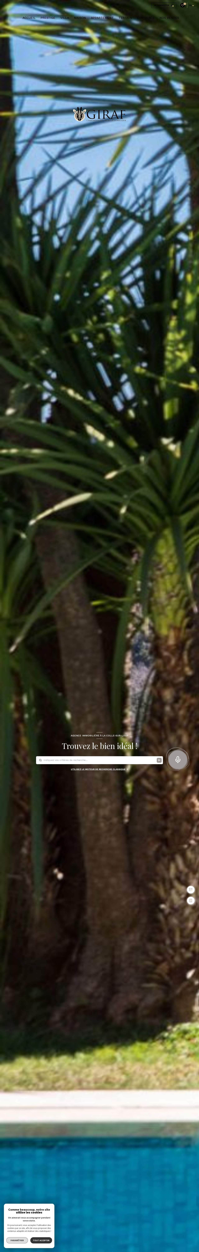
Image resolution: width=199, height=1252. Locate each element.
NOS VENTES (169, 17)
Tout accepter (41, 1240)
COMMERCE (146, 17)
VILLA (64, 17)
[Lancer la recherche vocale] (177, 759)
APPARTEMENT (102, 17)
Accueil (29, 17)
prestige (48, 17)
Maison (80, 17)
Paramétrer (17, 1240)
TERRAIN (125, 17)
